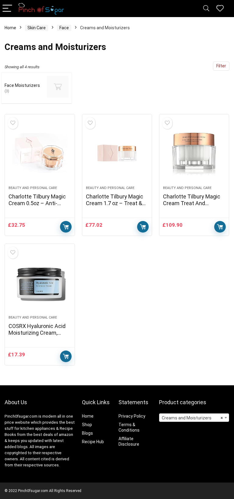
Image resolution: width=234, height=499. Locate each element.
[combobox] (194, 417)
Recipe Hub (93, 441)
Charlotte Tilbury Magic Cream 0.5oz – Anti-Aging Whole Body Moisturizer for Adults (37, 206)
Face (64, 27)
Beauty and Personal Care (33, 188)
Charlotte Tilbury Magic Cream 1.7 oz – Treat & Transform (114, 203)
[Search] (206, 9)
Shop (87, 424)
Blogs (87, 433)
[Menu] (7, 9)
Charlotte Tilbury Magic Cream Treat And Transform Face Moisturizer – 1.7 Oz (191, 206)
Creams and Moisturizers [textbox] (192, 417)
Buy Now (66, 227)
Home (10, 27)
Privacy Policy (132, 416)
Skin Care (36, 27)
